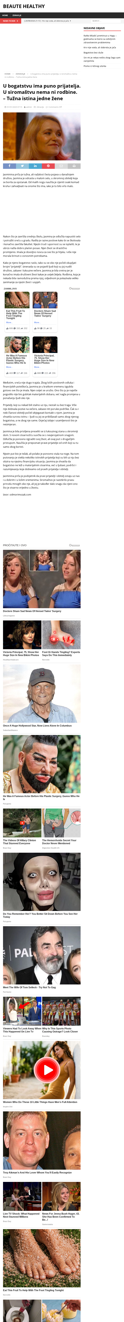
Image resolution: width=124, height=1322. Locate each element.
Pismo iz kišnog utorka (95, 66)
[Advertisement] (42, 49)
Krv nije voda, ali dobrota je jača (100, 47)
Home (5, 15)
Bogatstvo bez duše (93, 52)
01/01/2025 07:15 (14, 107)
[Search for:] (106, 20)
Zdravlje (17, 15)
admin (29, 107)
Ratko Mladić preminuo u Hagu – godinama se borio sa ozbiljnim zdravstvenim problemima (100, 39)
